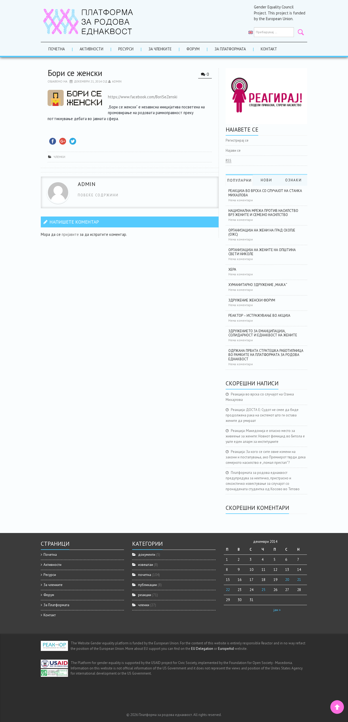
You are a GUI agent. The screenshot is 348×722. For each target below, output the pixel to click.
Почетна (56, 48)
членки (59, 157)
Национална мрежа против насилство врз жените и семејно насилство (263, 212)
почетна (144, 574)
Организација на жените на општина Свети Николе (262, 252)
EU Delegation (202, 648)
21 (299, 579)
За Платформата (230, 48)
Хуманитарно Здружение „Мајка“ (257, 284)
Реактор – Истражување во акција (259, 315)
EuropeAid (226, 648)
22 (228, 589)
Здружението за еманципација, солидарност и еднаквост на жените (262, 333)
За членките (160, 48)
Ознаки (293, 180)
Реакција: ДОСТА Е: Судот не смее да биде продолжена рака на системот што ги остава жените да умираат (262, 415)
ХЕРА (232, 269)
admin (117, 81)
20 (287, 579)
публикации (147, 585)
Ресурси (125, 48)
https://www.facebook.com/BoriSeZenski (142, 96)
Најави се (233, 150)
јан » (277, 610)
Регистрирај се (237, 140)
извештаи (145, 564)
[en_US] (250, 32)
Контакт (269, 48)
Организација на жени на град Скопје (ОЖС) (261, 232)
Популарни (239, 180)
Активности (91, 48)
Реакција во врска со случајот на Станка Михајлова (265, 192)
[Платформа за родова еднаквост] (88, 20)
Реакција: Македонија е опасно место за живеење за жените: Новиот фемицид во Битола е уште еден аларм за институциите (265, 436)
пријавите (70, 234)
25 (263, 589)
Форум (193, 48)
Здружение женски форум (251, 300)
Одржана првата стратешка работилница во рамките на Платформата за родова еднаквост (265, 354)
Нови (266, 180)
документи (146, 554)
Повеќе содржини (98, 195)
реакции (144, 595)
